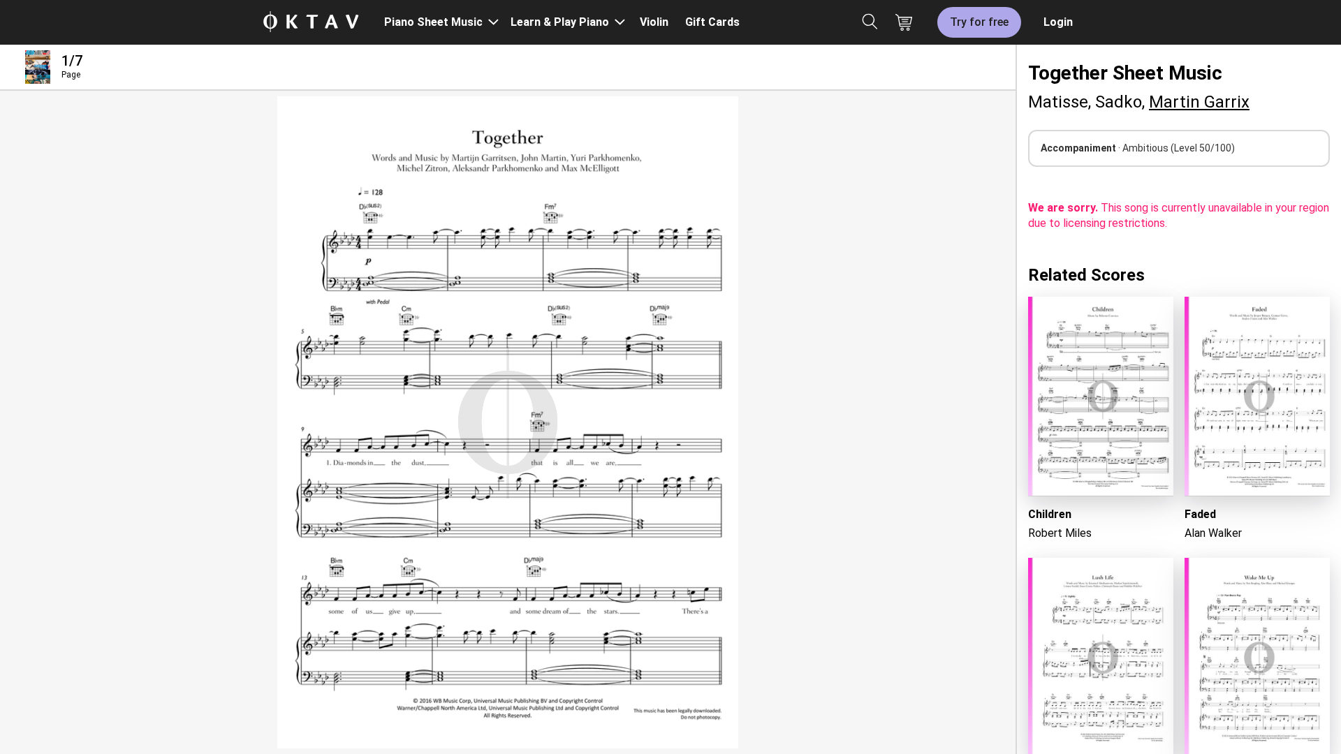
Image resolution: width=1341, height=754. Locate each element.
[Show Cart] (904, 22)
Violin (654, 22)
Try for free (979, 22)
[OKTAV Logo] (311, 22)
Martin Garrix (1199, 102)
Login (1058, 22)
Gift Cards (712, 22)
